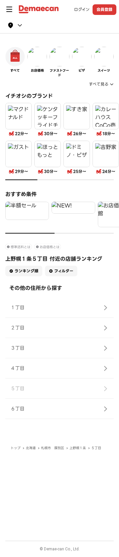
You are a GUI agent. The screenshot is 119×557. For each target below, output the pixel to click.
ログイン (82, 9)
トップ (15, 448)
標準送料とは (20, 247)
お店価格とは (50, 247)
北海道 (31, 448)
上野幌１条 (77, 448)
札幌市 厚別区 (52, 448)
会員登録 (104, 9)
